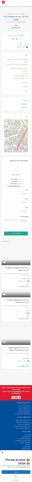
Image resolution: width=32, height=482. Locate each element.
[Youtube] (16, 397)
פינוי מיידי (23, 107)
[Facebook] (19, 397)
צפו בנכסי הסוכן (16, 174)
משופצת (24, 104)
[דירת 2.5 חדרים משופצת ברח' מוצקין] (16, 133)
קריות (17, 14)
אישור (16, 472)
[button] (2, 452)
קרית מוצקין (11, 14)
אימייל (26, 199)
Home (22, 14)
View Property (16, 261)
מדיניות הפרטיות (13, 467)
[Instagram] (12, 397)
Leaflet (13, 151)
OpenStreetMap (19, 151)
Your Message (24, 216)
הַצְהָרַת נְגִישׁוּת (16, 480)
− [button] (6, 124)
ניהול (16, 476)
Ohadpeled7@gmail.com (14, 186)
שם (27, 190)
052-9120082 (14, 179)
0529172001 (14, 181)
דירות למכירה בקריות (23, 417)
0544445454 (13, 183)
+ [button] (6, 121)
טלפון (26, 207)
